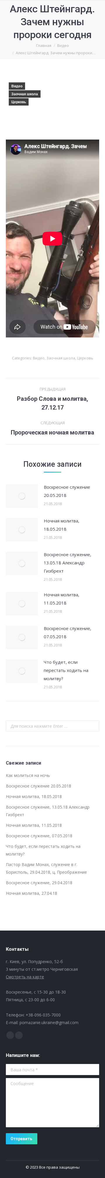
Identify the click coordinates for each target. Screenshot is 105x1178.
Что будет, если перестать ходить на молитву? (66, 670)
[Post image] (22, 496)
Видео (16, 86)
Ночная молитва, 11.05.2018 (61, 599)
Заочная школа (24, 94)
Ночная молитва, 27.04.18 (31, 893)
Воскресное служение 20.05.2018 (67, 491)
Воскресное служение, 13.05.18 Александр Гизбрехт (67, 562)
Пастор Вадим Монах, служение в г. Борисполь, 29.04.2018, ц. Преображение (46, 868)
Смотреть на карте (25, 977)
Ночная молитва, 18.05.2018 (61, 525)
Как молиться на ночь (28, 775)
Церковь (18, 102)
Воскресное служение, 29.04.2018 (39, 882)
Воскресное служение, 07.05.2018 (67, 632)
